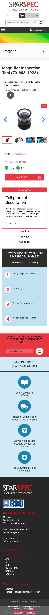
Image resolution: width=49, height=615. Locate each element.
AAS (7, 559)
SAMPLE (9, 571)
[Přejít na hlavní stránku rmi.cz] (24, 6)
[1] (39, 351)
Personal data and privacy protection (22, 592)
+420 (25, 366)
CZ (8, 15)
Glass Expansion (21, 154)
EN (14, 15)
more (31, 609)
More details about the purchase (23, 263)
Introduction (10, 549)
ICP (7, 562)
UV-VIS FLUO (11, 568)
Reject (31, 612)
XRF (7, 565)
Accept (18, 612)
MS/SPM (9, 574)
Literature (10, 589)
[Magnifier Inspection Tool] (24, 133)
